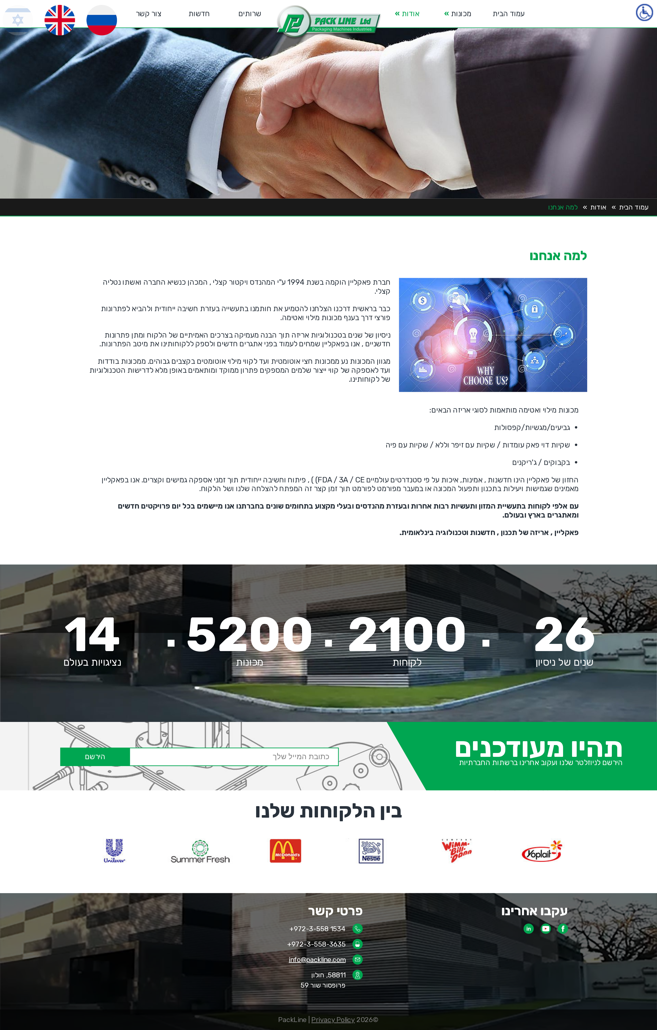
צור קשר (148, 13)
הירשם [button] (95, 756)
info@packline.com (317, 959)
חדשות (199, 13)
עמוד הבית (508, 13)
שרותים (249, 13)
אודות (407, 13)
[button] (328, 22)
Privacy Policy (333, 1020)
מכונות (457, 13)
